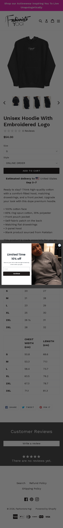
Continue (16, 274)
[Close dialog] (59, 245)
